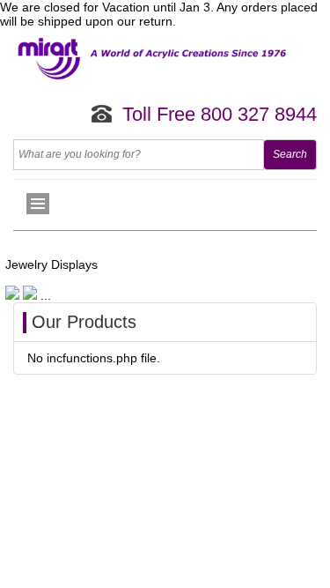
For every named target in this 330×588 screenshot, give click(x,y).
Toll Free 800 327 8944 (219, 114)
